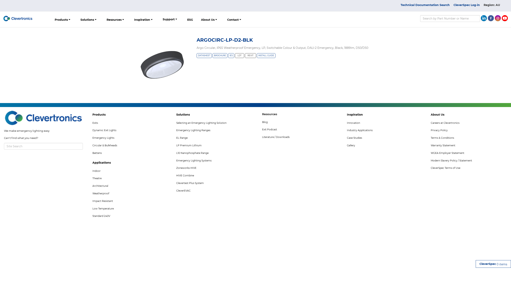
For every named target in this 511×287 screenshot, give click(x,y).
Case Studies (354, 137)
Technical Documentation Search (425, 5)
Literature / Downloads (276, 137)
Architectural (100, 185)
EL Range (182, 137)
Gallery (351, 145)
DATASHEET (204, 55)
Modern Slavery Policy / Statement (451, 160)
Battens (97, 152)
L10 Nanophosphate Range (192, 152)
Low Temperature (103, 208)
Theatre (97, 178)
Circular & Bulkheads (104, 145)
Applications (101, 162)
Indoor (96, 170)
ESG (190, 20)
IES (231, 55)
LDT (240, 55)
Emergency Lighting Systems (194, 160)
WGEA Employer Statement (447, 152)
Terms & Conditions (442, 137)
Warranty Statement (443, 145)
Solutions (87, 20)
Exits (95, 122)
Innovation (353, 122)
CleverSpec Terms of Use (445, 167)
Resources (114, 20)
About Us (208, 20)
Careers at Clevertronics (445, 122)
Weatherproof (100, 193)
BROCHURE (220, 55)
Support (169, 19)
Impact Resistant (102, 201)
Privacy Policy (439, 130)
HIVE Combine (185, 175)
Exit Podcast (269, 129)
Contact (233, 20)
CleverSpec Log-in (467, 5)
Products (62, 20)
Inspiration (142, 20)
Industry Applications (360, 130)
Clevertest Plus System (190, 183)
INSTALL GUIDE (266, 55)
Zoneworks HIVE (186, 167)
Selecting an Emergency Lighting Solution (201, 122)
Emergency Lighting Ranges (193, 130)
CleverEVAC (183, 190)
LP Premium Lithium (189, 145)
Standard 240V (101, 215)
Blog (265, 122)
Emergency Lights (103, 137)
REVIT (251, 55)
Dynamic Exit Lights (104, 130)
